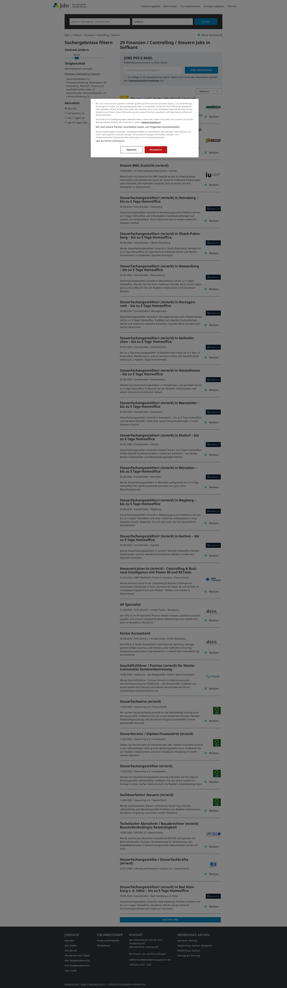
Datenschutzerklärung (151, 122)
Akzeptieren (156, 149)
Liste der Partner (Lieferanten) (110, 141)
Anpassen (132, 149)
